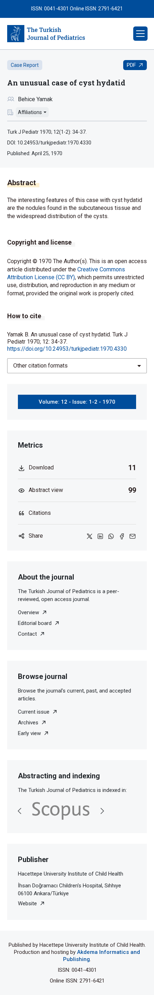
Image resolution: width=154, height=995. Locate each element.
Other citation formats (40, 365)
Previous (19, 810)
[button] (140, 33)
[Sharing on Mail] (132, 536)
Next (102, 810)
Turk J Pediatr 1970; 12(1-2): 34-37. (47, 132)
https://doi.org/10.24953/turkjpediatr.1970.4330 (67, 348)
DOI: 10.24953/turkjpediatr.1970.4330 (49, 143)
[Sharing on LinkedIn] (100, 536)
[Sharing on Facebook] (121, 536)
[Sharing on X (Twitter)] (89, 536)
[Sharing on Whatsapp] (111, 536)
